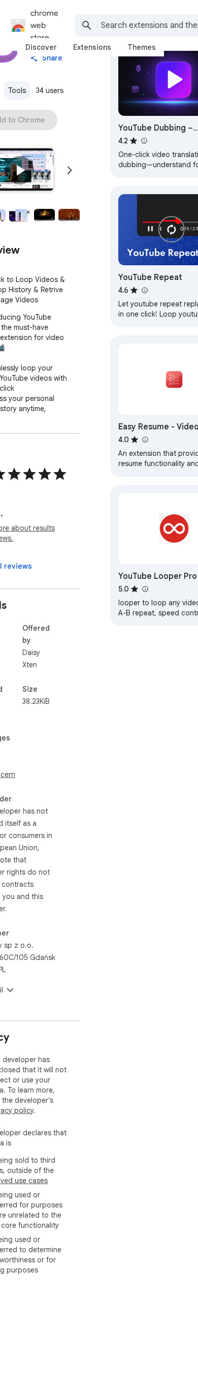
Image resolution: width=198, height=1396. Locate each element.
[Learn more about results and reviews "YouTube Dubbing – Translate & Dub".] (143, 141)
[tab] (41, 47)
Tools (17, 90)
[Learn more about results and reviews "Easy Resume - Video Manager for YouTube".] (145, 439)
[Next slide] (69, 170)
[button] (20, 170)
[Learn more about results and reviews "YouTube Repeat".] (144, 290)
